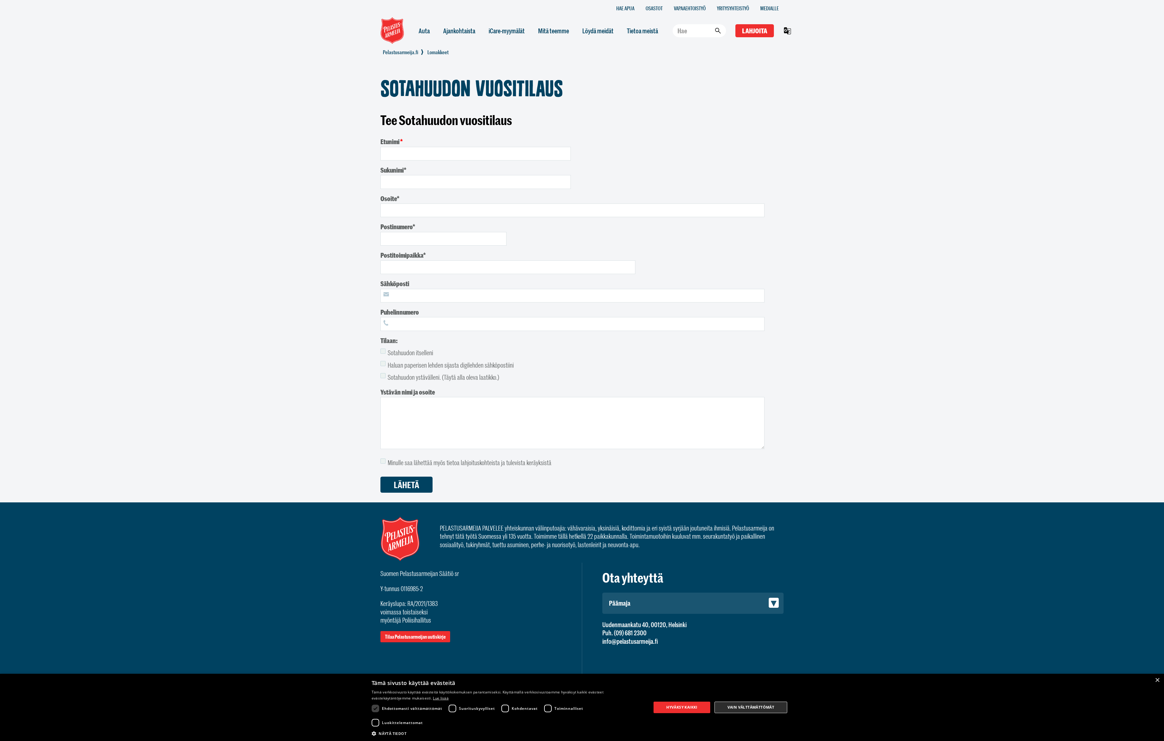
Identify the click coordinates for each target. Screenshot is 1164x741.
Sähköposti (394, 283)
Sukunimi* (393, 170)
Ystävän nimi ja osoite (407, 392)
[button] (507, 733)
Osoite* (390, 198)
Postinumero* (397, 226)
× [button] (1157, 680)
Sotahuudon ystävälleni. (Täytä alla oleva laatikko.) (443, 377)
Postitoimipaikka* (403, 255)
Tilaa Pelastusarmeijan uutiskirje (415, 637)
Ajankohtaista (459, 31)
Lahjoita (754, 31)
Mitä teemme (553, 31)
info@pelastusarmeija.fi (630, 641)
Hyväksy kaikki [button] (681, 707)
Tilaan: (389, 340)
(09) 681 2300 (630, 633)
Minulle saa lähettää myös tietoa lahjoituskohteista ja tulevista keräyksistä (469, 462)
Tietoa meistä (642, 31)
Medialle (769, 8)
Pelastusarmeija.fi (400, 52)
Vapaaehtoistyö (690, 8)
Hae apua (625, 8)
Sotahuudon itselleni (410, 352)
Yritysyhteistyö (733, 8)
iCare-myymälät (507, 31)
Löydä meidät (598, 31)
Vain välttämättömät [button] (751, 707)
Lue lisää (441, 698)
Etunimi (390, 141)
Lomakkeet (438, 52)
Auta (424, 31)
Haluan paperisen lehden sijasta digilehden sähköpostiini (451, 365)
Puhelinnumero (399, 312)
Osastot (654, 8)
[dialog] (582, 707)
